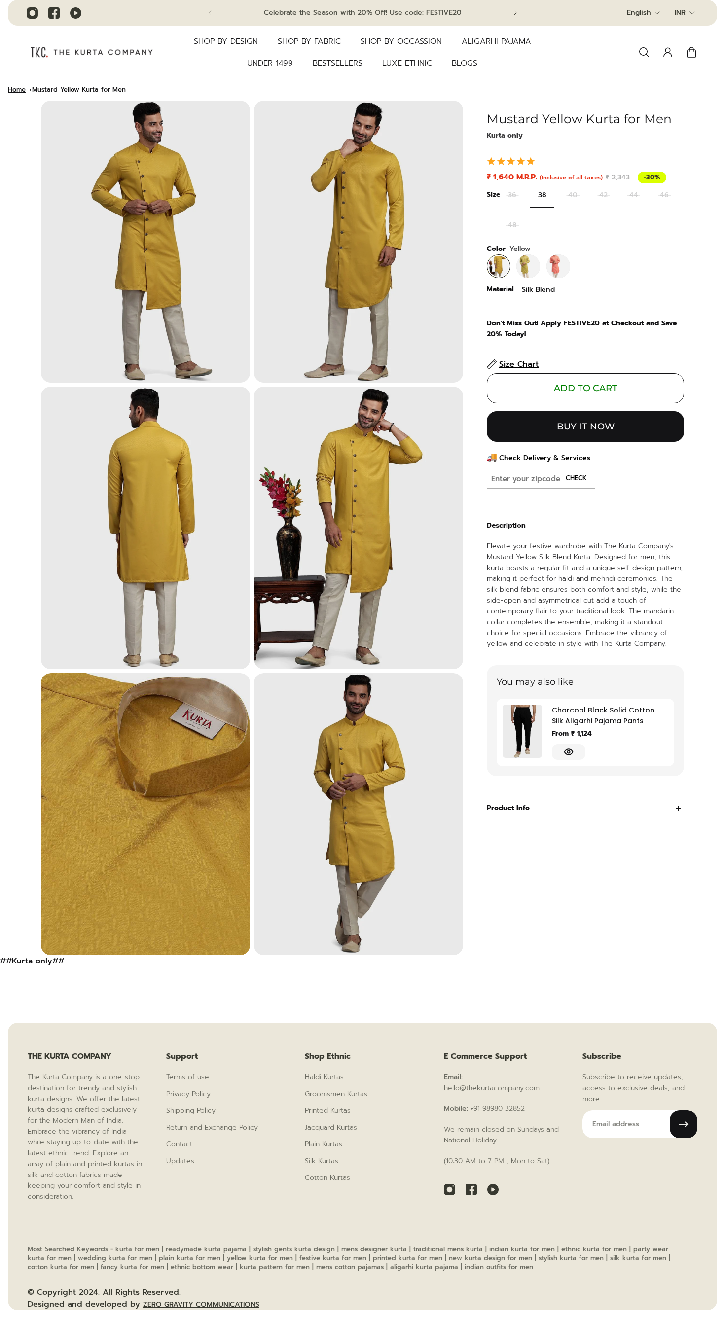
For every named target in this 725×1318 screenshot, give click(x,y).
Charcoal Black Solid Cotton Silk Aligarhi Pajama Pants (603, 715)
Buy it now (586, 426)
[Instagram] (32, 13)
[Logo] (92, 52)
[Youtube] (75, 13)
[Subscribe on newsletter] (683, 1124)
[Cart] (691, 52)
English (639, 12)
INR (680, 12)
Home (17, 89)
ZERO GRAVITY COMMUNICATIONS (201, 1304)
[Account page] (668, 52)
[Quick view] (568, 752)
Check (576, 478)
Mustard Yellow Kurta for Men (79, 89)
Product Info (508, 808)
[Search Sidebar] (644, 52)
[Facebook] (54, 13)
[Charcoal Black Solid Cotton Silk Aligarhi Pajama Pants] (522, 731)
